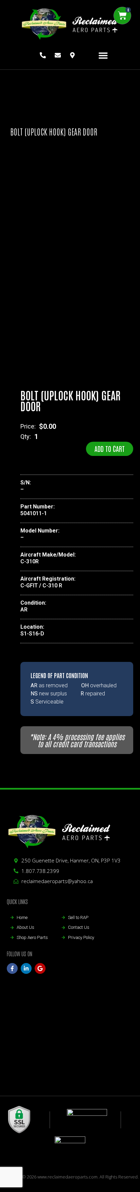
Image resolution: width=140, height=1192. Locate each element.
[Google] (40, 968)
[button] (103, 55)
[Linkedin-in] (26, 968)
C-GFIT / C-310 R (41, 585)
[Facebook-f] (12, 968)
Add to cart (109, 448)
